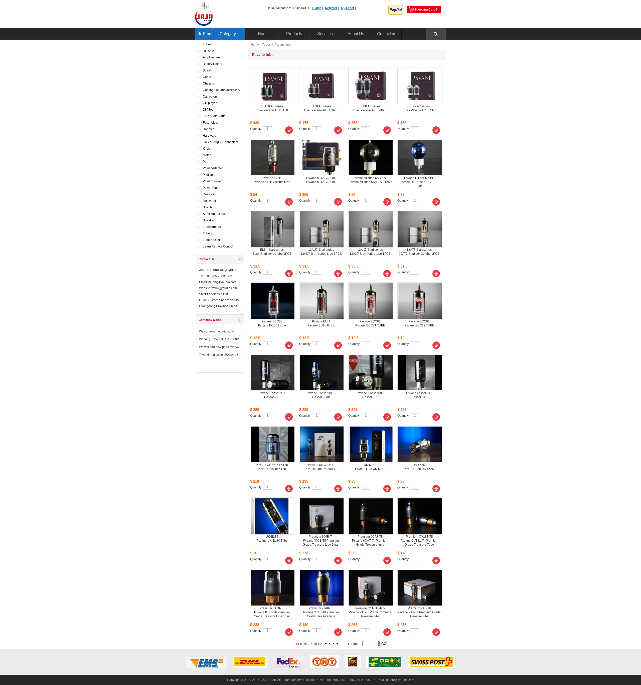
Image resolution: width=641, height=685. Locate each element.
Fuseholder (210, 122)
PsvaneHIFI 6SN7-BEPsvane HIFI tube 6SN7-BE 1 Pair (419, 182)
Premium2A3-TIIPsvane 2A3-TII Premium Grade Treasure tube (419, 612)
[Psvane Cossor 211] (272, 372)
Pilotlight (209, 175)
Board (207, 70)
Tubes (207, 44)
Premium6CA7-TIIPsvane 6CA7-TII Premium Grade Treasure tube (370, 540)
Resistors (209, 194)
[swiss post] (432, 667)
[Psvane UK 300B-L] (321, 444)
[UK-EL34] (272, 516)
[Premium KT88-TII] (272, 587)
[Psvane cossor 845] (419, 372)
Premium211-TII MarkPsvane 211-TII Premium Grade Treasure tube (370, 612)
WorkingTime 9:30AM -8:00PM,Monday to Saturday (220, 339)
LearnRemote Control (218, 246)
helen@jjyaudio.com (223, 282)
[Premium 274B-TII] (321, 587)
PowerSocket (212, 181)
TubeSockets (212, 240)
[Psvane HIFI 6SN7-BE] (419, 157)
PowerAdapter (213, 168)
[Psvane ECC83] (272, 300)
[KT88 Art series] (321, 85)
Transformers (212, 227)
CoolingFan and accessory (221, 90)
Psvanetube (282, 44)
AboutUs (356, 34)
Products (294, 34)
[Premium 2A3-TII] (419, 587)
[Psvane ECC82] (419, 300)
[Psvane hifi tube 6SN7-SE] (370, 157)
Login (317, 8)
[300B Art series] (370, 85)
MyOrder (347, 8)
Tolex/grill (209, 201)
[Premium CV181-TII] (419, 516)
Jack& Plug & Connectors (220, 142)
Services (325, 34)
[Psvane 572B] (272, 157)
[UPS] (352, 667)
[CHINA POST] (384, 667)
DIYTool (208, 109)
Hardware (209, 135)
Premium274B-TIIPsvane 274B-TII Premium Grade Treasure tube (321, 612)
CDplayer (210, 103)
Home (263, 34)
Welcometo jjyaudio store (216, 331)
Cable (207, 77)
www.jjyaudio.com (224, 288)
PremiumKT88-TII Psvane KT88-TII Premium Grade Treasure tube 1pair (272, 612)
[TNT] (324, 667)
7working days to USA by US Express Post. (220, 355)
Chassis (208, 83)
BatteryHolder (212, 64)
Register (331, 8)
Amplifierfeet (212, 57)
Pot (205, 161)
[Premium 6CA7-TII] (370, 516)
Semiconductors (214, 214)
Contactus (386, 34)
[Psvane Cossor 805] (370, 372)
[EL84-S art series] (272, 229)
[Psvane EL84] (321, 300)
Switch (207, 207)
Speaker (208, 220)
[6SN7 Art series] (419, 85)
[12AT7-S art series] (419, 229)
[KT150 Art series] (272, 85)
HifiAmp (208, 51)
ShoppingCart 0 (425, 9)
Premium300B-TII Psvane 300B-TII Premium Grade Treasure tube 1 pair (321, 540)
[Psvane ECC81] (370, 300)
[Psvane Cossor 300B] (321, 372)
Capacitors (210, 96)
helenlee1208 (220, 294)
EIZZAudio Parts (214, 116)
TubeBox (209, 233)
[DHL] (249, 667)
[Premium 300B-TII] (321, 516)
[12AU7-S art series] (321, 229)
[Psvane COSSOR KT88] (272, 444)
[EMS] (206, 667)
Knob (206, 148)
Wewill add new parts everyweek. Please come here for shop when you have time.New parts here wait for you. (220, 347)
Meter (207, 155)
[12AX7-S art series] (370, 229)
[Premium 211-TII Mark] (370, 587)
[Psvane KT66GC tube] (321, 157)
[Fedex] (288, 667)
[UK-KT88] (370, 444)
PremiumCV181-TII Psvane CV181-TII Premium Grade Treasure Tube (419, 540)
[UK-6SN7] (419, 444)
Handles (208, 129)
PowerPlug (211, 188)
